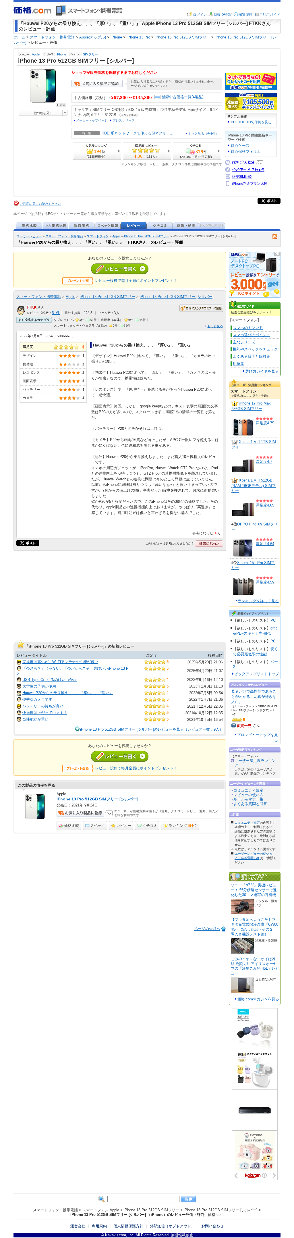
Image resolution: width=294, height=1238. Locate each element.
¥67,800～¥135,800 (131, 97)
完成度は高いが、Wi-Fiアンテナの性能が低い (60, 662)
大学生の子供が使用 (39, 686)
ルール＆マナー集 (248, 799)
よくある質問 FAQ (248, 858)
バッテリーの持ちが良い (42, 706)
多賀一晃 (244, 725)
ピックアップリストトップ (256, 674)
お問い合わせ (212, 1226)
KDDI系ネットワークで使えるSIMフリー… (137, 133)
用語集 (238, 363)
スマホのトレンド (248, 328)
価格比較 (71, 825)
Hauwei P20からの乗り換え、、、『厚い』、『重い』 (67, 693)
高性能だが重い (35, 719)
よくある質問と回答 (250, 804)
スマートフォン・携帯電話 (64, 236)
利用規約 (99, 1226)
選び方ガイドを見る (262, 371)
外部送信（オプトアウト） (172, 1226)
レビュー (123, 825)
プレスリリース (124, 120)
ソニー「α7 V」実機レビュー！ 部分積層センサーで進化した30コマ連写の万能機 (254, 890)
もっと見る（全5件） (203, 133)
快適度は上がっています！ (44, 713)
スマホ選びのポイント (251, 335)
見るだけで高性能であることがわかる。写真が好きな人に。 (253, 696)
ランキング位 (183, 825)
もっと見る (215, 326)
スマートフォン (98, 236)
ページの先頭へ (207, 929)
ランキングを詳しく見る (258, 601)
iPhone (61, 54)
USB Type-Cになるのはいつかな (49, 679)
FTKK (31, 307)
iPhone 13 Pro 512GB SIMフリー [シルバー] (177, 296)
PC (273, 620)
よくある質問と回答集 (251, 356)
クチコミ (149, 825)
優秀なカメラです (37, 699)
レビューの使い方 (248, 795)
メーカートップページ (92, 120)
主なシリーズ (244, 342)
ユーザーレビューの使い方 (253, 853)
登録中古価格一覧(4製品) (182, 97)
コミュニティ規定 (248, 790)
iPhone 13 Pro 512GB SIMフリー (146, 236)
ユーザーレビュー (29, 236)
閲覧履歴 (245, 15)
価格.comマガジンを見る (258, 999)
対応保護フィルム (246, 151)
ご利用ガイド (269, 15)
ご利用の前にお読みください (40, 203)
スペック (97, 825)
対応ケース (240, 145)
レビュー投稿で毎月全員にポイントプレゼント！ (136, 280)
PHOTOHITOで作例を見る (251, 122)
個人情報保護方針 (128, 1226)
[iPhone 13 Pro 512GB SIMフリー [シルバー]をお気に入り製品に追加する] (97, 86)
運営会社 (77, 1226)
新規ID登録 (222, 15)
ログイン (200, 15)
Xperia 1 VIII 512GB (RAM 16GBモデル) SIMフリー (253, 485)
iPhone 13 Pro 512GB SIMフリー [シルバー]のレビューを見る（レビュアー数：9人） (151, 729)
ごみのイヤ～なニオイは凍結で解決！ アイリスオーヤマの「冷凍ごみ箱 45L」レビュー (255, 966)
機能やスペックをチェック (255, 349)
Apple (36, 54)
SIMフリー (90, 54)
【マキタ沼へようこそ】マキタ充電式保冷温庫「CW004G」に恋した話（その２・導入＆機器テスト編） (254, 926)
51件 (56, 313)
